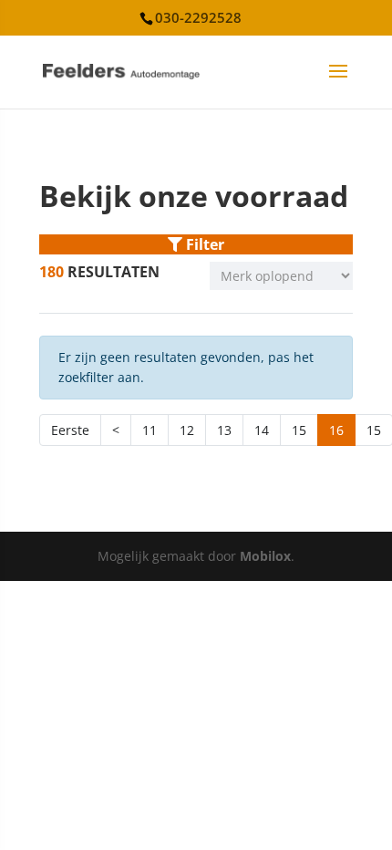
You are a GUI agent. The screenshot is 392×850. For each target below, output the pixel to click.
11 (149, 430)
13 (224, 430)
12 (187, 430)
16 (336, 430)
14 (261, 430)
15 (299, 430)
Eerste (70, 430)
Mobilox (265, 556)
